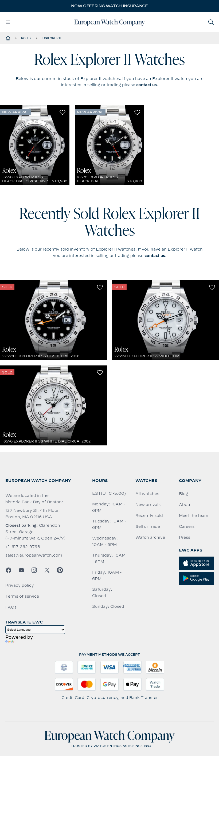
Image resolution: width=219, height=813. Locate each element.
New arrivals (148, 504)
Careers (186, 526)
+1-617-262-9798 (22, 547)
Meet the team (193, 515)
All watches (147, 494)
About (185, 504)
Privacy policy (19, 585)
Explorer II (51, 38)
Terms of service (22, 596)
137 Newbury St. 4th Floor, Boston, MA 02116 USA (32, 513)
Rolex (26, 38)
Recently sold (149, 515)
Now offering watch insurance (109, 6)
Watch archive (150, 537)
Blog (183, 494)
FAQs (11, 607)
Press (184, 537)
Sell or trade (147, 526)
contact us (146, 85)
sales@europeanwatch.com (33, 555)
